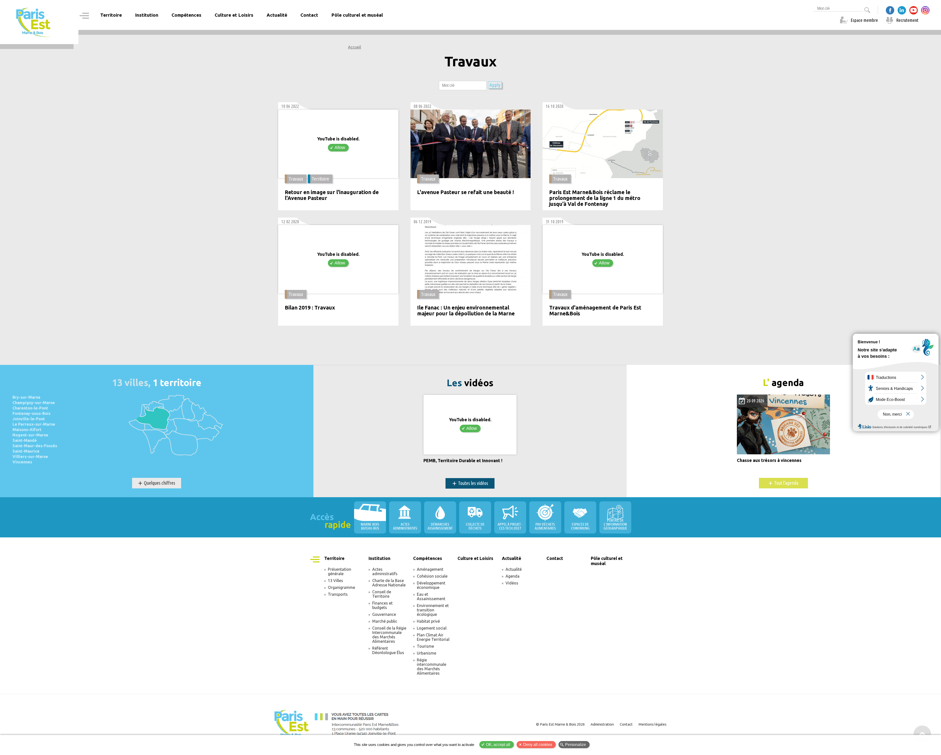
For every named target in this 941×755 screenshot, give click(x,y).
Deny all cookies (537, 745)
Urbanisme (426, 653)
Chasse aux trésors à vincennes (769, 460)
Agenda (513, 576)
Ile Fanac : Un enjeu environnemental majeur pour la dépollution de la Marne (466, 310)
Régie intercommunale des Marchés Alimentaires (431, 666)
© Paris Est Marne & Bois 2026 (560, 724)
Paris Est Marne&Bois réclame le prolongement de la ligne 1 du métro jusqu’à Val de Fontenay (594, 198)
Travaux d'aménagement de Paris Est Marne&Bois (595, 310)
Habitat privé (428, 621)
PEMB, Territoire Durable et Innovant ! (462, 460)
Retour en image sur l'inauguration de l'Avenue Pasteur (332, 195)
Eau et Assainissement (431, 596)
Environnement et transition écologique (433, 610)
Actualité (514, 569)
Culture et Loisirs (234, 15)
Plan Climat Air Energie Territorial (433, 637)
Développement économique (431, 585)
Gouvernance (384, 614)
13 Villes (335, 580)
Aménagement (430, 569)
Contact (309, 15)
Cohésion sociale (432, 576)
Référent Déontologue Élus (388, 650)
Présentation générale (339, 571)
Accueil (354, 47)
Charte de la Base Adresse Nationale (389, 582)
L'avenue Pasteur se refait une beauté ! (465, 192)
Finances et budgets (382, 605)
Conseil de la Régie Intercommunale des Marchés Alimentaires (389, 635)
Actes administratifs (384, 571)
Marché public (384, 621)
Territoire (320, 179)
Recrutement (907, 20)
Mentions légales (653, 724)
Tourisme (425, 646)
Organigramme (341, 587)
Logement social (431, 628)
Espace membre (864, 20)
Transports (338, 594)
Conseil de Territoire (381, 594)
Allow (339, 147)
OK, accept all (498, 745)
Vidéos (512, 583)
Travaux (296, 179)
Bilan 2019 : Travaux (310, 307)
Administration (602, 724)
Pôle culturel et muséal (357, 15)
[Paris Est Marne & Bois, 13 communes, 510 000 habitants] (34, 22)
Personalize (575, 745)
